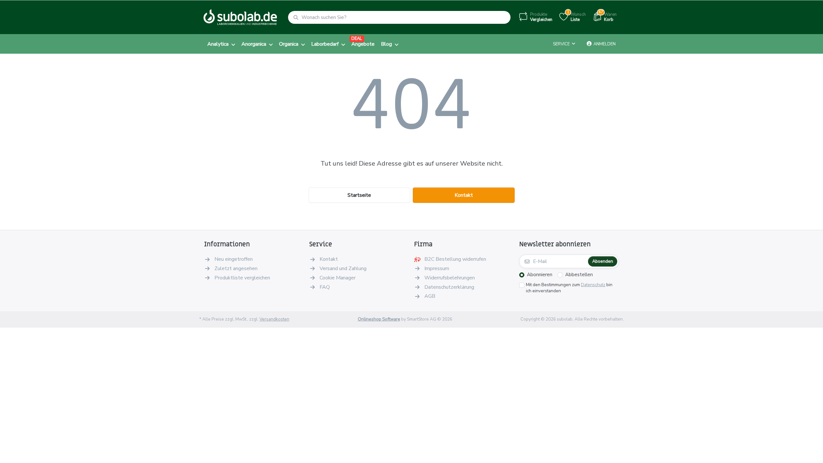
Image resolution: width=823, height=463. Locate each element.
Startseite (359, 195)
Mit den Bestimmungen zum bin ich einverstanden (569, 288)
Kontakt (464, 195)
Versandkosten (274, 319)
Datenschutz (593, 285)
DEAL (356, 38)
